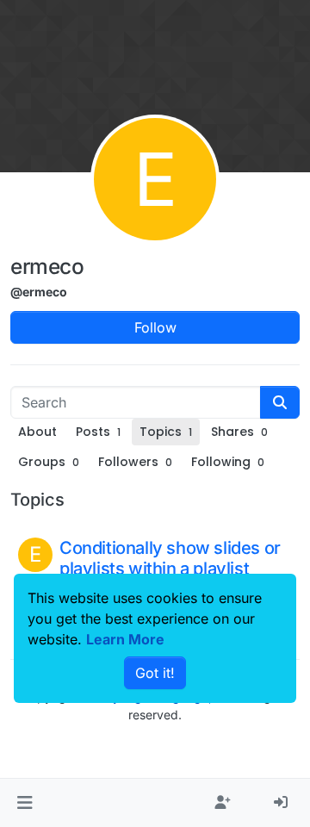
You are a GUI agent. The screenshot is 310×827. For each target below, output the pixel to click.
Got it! (155, 672)
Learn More (125, 639)
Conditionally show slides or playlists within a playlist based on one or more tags (170, 569)
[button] (24, 803)
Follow (155, 327)
